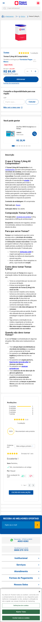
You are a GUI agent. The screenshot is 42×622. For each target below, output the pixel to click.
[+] (35, 71)
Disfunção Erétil (23, 16)
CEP (4, 98)
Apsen (18, 205)
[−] (27, 71)
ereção (26, 180)
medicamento (10, 169)
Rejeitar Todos (21, 612)
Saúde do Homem (16, 16)
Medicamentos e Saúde (10, 16)
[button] (13, 145)
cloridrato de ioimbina (23, 217)
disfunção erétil (25, 252)
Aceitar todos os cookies (20, 618)
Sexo (9, 463)
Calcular (32, 102)
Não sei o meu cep (11, 107)
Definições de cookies (21, 605)
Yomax (6, 53)
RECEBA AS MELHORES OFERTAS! (21, 518)
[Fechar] (39, 591)
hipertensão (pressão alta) (18, 362)
